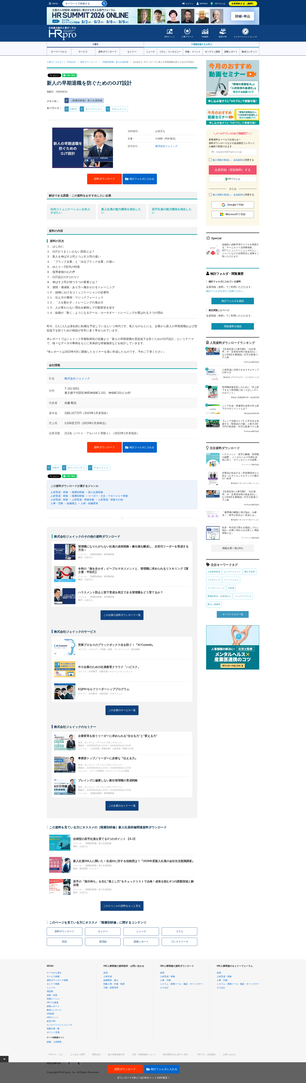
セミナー (132, 51)
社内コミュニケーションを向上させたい (70, 211)
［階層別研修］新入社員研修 (115, 62)
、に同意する (233, 160)
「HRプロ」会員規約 (206, 1054)
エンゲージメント (232, 571)
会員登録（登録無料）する (233, 170)
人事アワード (187, 37)
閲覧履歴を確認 (232, 326)
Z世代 (73, 109)
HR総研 (205, 37)
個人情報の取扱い (221, 160)
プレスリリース (179, 941)
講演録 (103, 941)
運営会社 (96, 1054)
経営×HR (223, 37)
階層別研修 (78, 492)
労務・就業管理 (110, 987)
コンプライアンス (242, 596)
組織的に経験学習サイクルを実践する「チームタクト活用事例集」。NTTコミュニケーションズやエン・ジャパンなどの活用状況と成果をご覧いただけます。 (240, 250)
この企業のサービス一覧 (122, 710)
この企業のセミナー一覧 (122, 805)
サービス (83, 51)
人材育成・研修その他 (110, 499)
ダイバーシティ (94, 109)
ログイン (190, 3)
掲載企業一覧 (53, 1028)
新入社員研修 (95, 492)
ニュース (150, 51)
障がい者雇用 (214, 604)
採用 (105, 973)
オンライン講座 (212, 51)
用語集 (50, 991)
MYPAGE (204, 3)
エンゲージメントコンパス (245, 37)
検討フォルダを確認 (233, 301)
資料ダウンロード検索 (57, 980)
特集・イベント (192, 51)
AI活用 (231, 588)
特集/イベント (53, 999)
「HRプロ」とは (55, 1054)
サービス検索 (53, 976)
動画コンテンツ (249, 51)
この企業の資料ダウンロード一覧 (122, 615)
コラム (179, 931)
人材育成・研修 (59, 492)
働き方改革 (249, 571)
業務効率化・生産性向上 (219, 596)
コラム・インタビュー (170, 51)
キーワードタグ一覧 (232, 614)
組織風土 (72, 503)
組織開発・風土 (110, 980)
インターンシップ (216, 588)
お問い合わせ (229, 1054)
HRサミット (169, 37)
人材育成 (107, 976)
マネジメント (118, 109)
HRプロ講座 (52, 1002)
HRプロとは (220, 3)
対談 (64, 941)
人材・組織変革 (89, 503)
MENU (55, 3)
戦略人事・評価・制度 (114, 984)
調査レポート (230, 51)
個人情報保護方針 (116, 1054)
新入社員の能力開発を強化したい (121, 211)
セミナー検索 (53, 984)
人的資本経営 (214, 571)
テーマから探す (54, 973)
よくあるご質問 (77, 1054)
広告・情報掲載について (143, 1054)
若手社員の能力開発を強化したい (172, 211)
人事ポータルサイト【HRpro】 (61, 62)
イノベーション (231, 580)
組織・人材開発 (54, 1042)
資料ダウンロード (107, 51)
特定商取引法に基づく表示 (175, 1054)
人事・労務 (57, 503)
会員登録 (243, 3)
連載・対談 (52, 995)
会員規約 (237, 160)
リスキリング (214, 580)
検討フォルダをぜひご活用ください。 (225, 291)
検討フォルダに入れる (141, 178)
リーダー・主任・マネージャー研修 (108, 495)
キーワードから (59, 51)
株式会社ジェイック (166, 146)
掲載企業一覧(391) (232, 548)
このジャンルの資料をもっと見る (122, 905)
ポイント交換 (53, 1032)
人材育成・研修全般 (83, 499)
